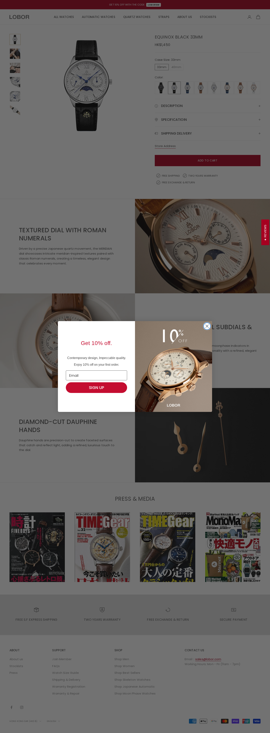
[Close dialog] (207, 326)
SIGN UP (96, 387)
